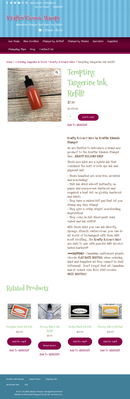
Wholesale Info (12, 384)
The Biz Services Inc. (53, 394)
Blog (32, 49)
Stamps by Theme (78, 41)
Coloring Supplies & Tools (31, 62)
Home (9, 62)
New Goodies (31, 41)
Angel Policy (34, 379)
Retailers (50, 2)
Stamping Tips (17, 49)
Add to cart (88, 117)
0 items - (52, 30)
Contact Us (46, 49)
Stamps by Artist (53, 41)
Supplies (112, 41)
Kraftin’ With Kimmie (15, 379)
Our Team (14, 41)
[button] (57, 72)
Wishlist (58, 6)
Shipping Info (51, 379)
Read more (49, 345)
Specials (98, 41)
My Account (42, 6)
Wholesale (36, 2)
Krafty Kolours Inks (62, 62)
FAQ (26, 384)
